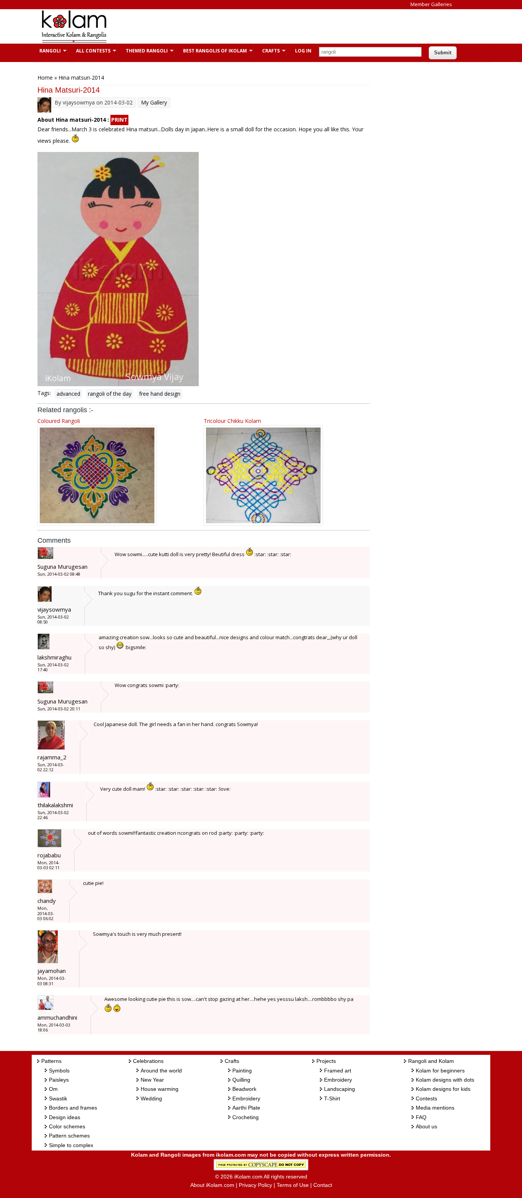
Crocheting (245, 1117)
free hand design (159, 393)
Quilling (241, 1080)
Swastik (58, 1098)
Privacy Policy (255, 1185)
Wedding (151, 1098)
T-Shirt (332, 1098)
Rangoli (46, 50)
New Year (152, 1080)
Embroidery (246, 1098)
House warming (159, 1089)
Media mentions (435, 1108)
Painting (242, 1070)
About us (426, 1126)
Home (45, 77)
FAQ (421, 1117)
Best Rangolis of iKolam (211, 50)
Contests (426, 1098)
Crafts (267, 50)
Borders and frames (73, 1108)
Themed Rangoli (143, 50)
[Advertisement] (255, 26)
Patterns (51, 1061)
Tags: (44, 393)
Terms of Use (293, 1185)
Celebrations (148, 1061)
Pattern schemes (69, 1136)
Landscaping (339, 1089)
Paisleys (59, 1080)
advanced (68, 393)
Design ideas (64, 1117)
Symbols (59, 1070)
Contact (322, 1185)
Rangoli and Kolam (431, 1061)
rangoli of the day (109, 393)
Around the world (161, 1070)
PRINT (119, 119)
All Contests (89, 50)
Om (53, 1089)
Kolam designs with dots (445, 1080)
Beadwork (244, 1089)
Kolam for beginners (440, 1070)
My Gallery (154, 102)
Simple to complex (71, 1145)
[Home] (74, 41)
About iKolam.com (212, 1185)
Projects (326, 1061)
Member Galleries (431, 4)
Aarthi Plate (246, 1108)
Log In (303, 50)
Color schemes (67, 1126)
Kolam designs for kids (443, 1089)
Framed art (337, 1070)
